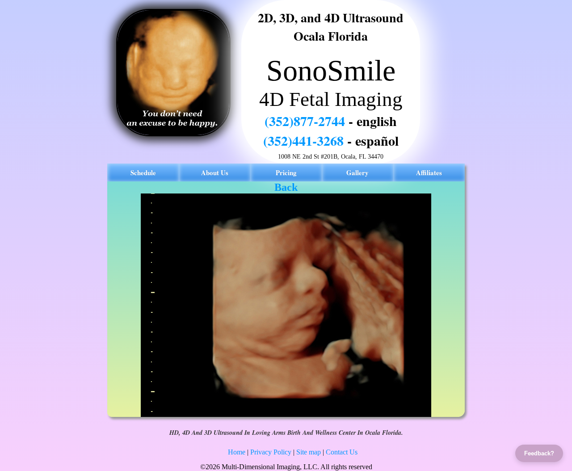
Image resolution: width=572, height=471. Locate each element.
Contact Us (342, 452)
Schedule (143, 172)
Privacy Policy (270, 452)
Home (236, 452)
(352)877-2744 (305, 120)
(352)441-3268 (303, 140)
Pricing (286, 172)
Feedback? (539, 453)
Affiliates (429, 172)
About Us (214, 172)
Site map (308, 452)
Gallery (357, 172)
